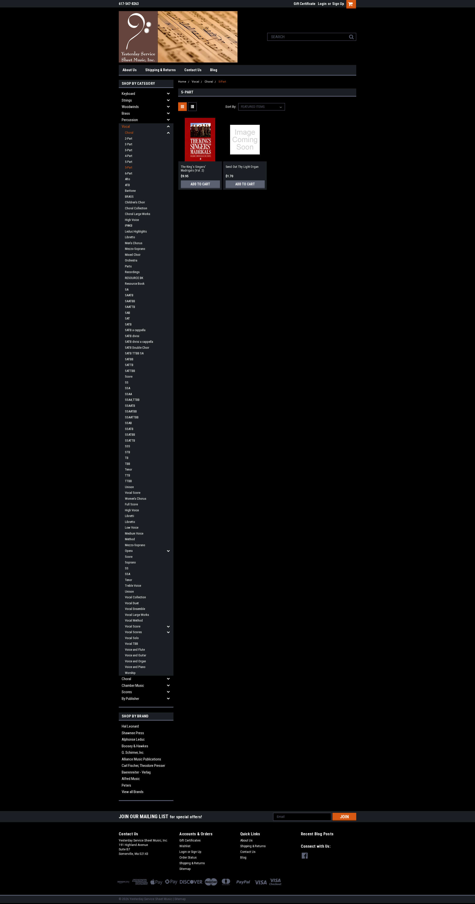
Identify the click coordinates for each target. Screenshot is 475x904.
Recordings (132, 272)
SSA (127, 388)
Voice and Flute (135, 649)
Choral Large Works (137, 214)
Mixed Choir (133, 255)
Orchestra (131, 260)
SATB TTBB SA (134, 353)
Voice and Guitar (135, 655)
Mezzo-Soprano (135, 249)
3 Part (128, 144)
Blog (213, 70)
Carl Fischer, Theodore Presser (143, 765)
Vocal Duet (132, 603)
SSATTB (130, 440)
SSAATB (130, 406)
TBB (127, 464)
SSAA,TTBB (132, 400)
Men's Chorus (133, 243)
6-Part (128, 173)
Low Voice (131, 527)
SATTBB (130, 371)
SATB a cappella (135, 330)
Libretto (130, 237)
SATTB (129, 365)
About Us (129, 70)
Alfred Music (131, 778)
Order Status (188, 857)
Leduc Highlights (136, 231)
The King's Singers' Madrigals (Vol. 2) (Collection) (193, 168)
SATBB (129, 359)
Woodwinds (130, 107)
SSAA (128, 394)
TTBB (128, 481)
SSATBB (130, 434)
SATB (128, 324)
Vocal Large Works (137, 615)
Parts (128, 266)
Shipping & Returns (160, 70)
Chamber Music (133, 685)
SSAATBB (131, 411)
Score (128, 376)
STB (127, 452)
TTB (127, 475)
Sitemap (184, 869)
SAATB (129, 295)
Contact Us (192, 70)
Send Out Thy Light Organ (242, 167)
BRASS (129, 196)
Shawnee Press (133, 733)
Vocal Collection (135, 597)
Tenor (128, 469)
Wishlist (184, 846)
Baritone (130, 191)
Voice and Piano (135, 667)
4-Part (128, 156)
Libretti (129, 516)
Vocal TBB (131, 644)
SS (126, 382)
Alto (127, 179)
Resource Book (134, 283)
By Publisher (130, 698)
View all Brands (132, 792)
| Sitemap (179, 899)
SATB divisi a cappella (139, 342)
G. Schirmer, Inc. (133, 752)
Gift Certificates (190, 840)
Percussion (130, 120)
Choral (129, 132)
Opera (129, 551)
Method (130, 539)
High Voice (132, 220)
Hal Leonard (130, 726)
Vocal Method (134, 620)
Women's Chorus (135, 498)
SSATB (129, 429)
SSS (127, 446)
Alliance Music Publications (141, 759)
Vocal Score (132, 493)
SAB (127, 313)
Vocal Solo (132, 638)
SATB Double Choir (137, 347)
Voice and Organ (135, 661)
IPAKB (128, 225)
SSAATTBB (132, 417)
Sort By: (230, 106)
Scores (127, 692)
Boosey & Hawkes (135, 746)
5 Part (128, 162)
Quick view (200, 158)
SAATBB (130, 301)
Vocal (126, 126)
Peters (126, 785)
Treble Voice (133, 585)
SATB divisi (132, 336)
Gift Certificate (304, 4)
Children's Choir (135, 202)
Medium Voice (134, 533)
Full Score (131, 504)
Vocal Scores (133, 632)
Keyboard (128, 93)
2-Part (128, 138)
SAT (127, 318)
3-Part (128, 150)
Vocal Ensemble (135, 609)
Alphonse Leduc (133, 739)
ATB (127, 185)
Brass (126, 113)
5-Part (128, 167)
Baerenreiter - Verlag (136, 772)
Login (322, 4)
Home (182, 81)
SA (126, 289)
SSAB (128, 423)
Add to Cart (200, 184)
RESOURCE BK (134, 278)
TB (126, 458)
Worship (130, 673)
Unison (129, 487)
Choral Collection (136, 208)
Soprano (130, 562)
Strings (127, 100)
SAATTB (130, 307)
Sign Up (338, 4)
